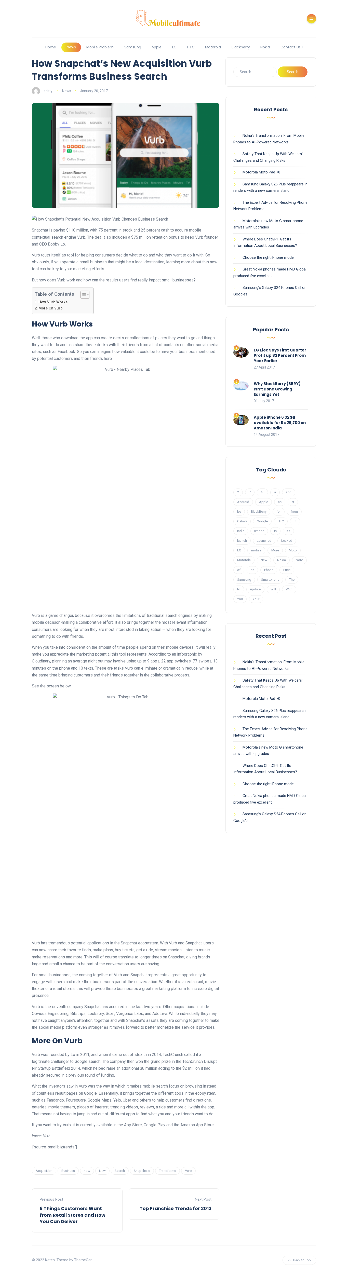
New (102, 1171)
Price (286, 570)
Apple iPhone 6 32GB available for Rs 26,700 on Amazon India (280, 423)
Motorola (213, 47)
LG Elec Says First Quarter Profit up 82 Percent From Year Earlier (280, 355)
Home (50, 47)
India (240, 531)
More (275, 550)
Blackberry (241, 47)
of (238, 570)
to (238, 589)
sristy (48, 91)
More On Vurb (50, 308)
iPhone (259, 531)
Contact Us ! (291, 47)
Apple (157, 47)
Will (273, 589)
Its (288, 531)
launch (242, 540)
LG (174, 47)
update (255, 589)
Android (243, 502)
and (288, 492)
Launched (264, 540)
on (252, 570)
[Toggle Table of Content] (82, 294)
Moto (293, 550)
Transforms (167, 1171)
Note (299, 560)
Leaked (286, 540)
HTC (191, 47)
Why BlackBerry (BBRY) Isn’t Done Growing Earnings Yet (277, 389)
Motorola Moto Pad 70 (261, 172)
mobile (256, 550)
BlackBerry (258, 511)
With (289, 589)
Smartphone (270, 579)
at (292, 502)
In (295, 521)
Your (256, 599)
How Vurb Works (53, 302)
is (275, 531)
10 (262, 492)
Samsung (132, 47)
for (278, 511)
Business (68, 1171)
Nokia (265, 47)
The (292, 579)
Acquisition (44, 1171)
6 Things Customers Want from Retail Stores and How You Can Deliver (72, 1214)
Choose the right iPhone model (269, 257)
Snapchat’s (142, 1171)
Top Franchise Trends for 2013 (175, 1208)
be (239, 511)
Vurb (188, 1171)
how (87, 1171)
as (280, 502)
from (294, 511)
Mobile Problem (100, 47)
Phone (268, 570)
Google (262, 521)
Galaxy (242, 521)
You (240, 599)
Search (120, 1171)
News (71, 47)
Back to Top (302, 1260)
